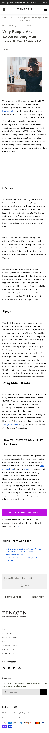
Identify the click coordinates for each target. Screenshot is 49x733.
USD (15, 707)
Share (8, 50)
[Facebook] (9, 668)
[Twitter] (14, 668)
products (28, 469)
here (18, 526)
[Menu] (4, 9)
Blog (12, 18)
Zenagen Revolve (10, 424)
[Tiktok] (24, 668)
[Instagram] (3, 668)
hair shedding (8, 111)
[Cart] (45, 9)
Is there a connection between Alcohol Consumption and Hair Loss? (23, 550)
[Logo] (24, 9)
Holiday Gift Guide (14, 554)
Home (3, 18)
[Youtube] (19, 668)
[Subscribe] (43, 692)
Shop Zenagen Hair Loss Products (24, 512)
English (5, 707)
